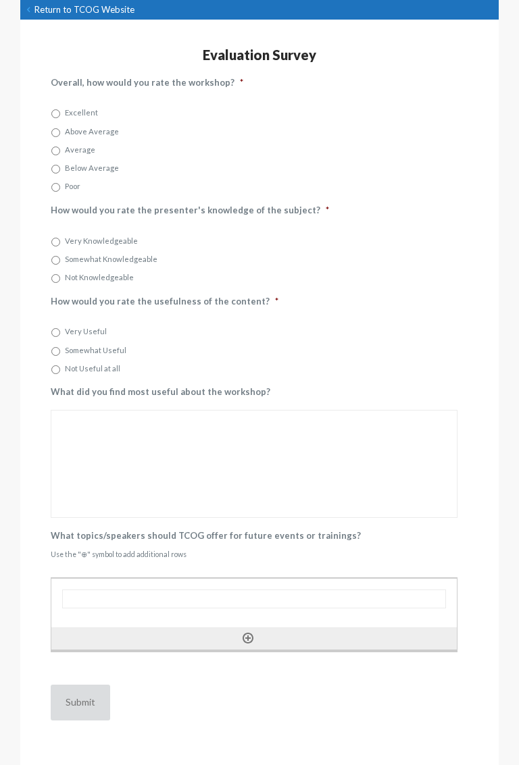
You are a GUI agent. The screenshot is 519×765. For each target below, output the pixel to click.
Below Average (92, 167)
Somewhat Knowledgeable (111, 259)
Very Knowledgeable (101, 240)
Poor (72, 186)
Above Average (92, 131)
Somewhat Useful (95, 350)
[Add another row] (248, 638)
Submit (80, 702)
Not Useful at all (92, 368)
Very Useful (86, 331)
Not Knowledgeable (99, 277)
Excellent (81, 112)
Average (80, 149)
